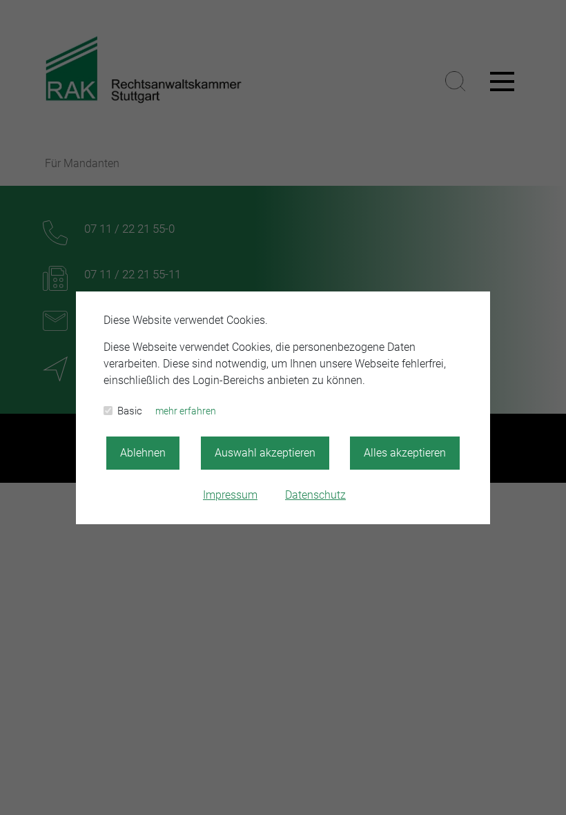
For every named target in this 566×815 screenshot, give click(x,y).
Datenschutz (315, 494)
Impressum (230, 494)
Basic (129, 411)
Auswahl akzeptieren (265, 452)
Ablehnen (143, 452)
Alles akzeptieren (405, 452)
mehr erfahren (185, 411)
